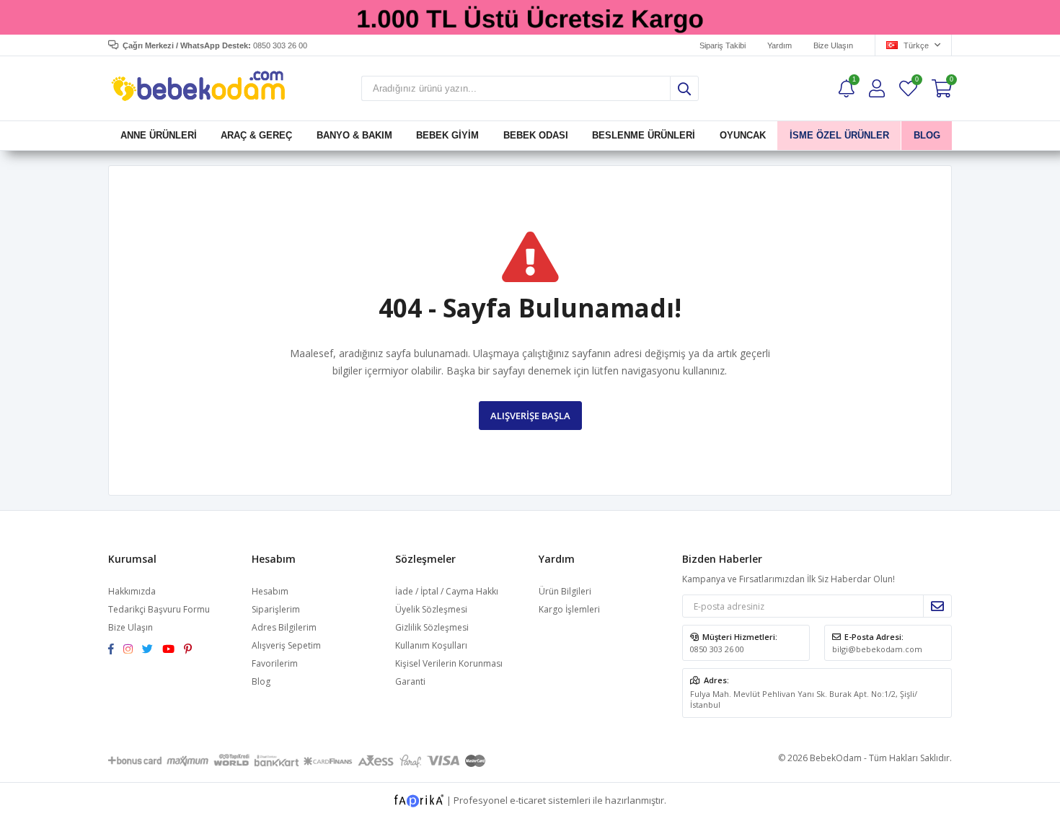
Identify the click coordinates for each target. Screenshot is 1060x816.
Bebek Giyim (447, 135)
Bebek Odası (535, 135)
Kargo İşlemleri (569, 609)
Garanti (410, 681)
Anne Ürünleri (158, 135)
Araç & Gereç (256, 135)
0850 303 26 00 (717, 649)
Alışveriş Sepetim (286, 645)
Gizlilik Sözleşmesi (432, 627)
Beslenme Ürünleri (643, 135)
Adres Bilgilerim (284, 627)
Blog (261, 681)
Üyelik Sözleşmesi (431, 609)
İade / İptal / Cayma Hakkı (446, 591)
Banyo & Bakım (354, 135)
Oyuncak (742, 135)
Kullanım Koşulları (431, 645)
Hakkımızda (132, 591)
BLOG (926, 135)
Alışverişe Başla (530, 415)
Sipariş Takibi (722, 45)
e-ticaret (528, 800)
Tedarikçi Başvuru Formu (159, 609)
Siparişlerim (276, 609)
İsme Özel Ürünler (839, 135)
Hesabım (270, 591)
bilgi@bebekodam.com (877, 649)
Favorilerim (916, 81)
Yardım (779, 45)
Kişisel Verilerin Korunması (449, 663)
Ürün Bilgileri (565, 591)
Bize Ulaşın (833, 45)
